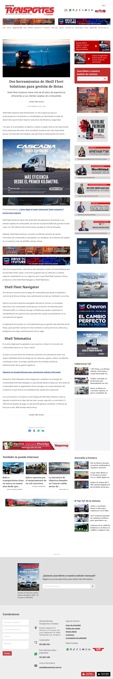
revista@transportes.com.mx (50, 667)
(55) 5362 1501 (44, 644)
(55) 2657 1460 (44, 657)
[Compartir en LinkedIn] (43, 430)
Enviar (7, 653)
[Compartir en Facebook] (29, 430)
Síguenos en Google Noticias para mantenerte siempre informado (32, 372)
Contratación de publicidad (76, 638)
